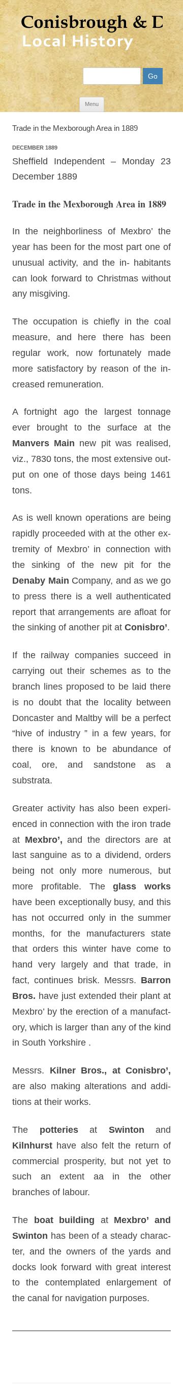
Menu (92, 104)
